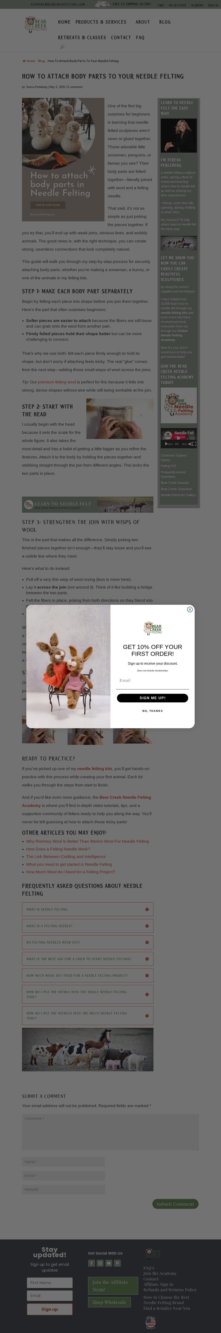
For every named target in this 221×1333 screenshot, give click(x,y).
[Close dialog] (190, 609)
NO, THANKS (152, 711)
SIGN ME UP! (153, 698)
